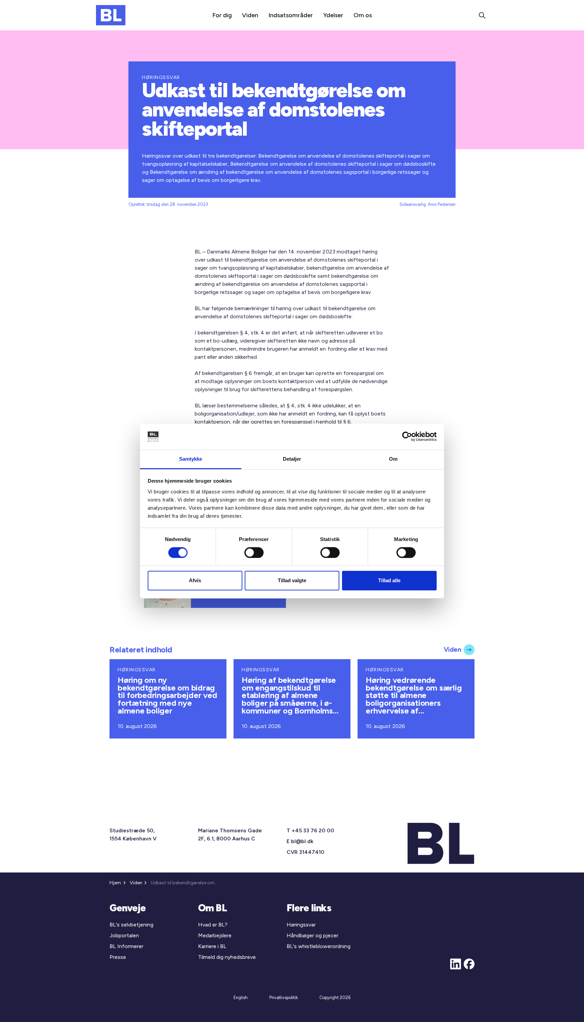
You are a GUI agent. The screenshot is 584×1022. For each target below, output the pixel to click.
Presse (118, 957)
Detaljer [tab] (292, 459)
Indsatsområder (290, 15)
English (241, 997)
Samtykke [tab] (190, 459)
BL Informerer (126, 946)
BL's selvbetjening (131, 924)
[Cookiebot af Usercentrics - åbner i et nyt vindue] (407, 437)
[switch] (254, 552)
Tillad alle (389, 580)
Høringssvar (301, 924)
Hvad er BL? (212, 924)
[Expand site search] (482, 15)
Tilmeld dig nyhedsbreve (227, 957)
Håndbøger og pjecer (312, 935)
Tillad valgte (292, 580)
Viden (250, 15)
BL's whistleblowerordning (318, 946)
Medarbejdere (215, 935)
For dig (222, 15)
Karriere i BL (212, 946)
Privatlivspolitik (283, 997)
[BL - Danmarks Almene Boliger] (110, 15)
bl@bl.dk (302, 841)
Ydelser (333, 15)
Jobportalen (124, 935)
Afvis (195, 580)
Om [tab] (393, 459)
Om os (363, 15)
